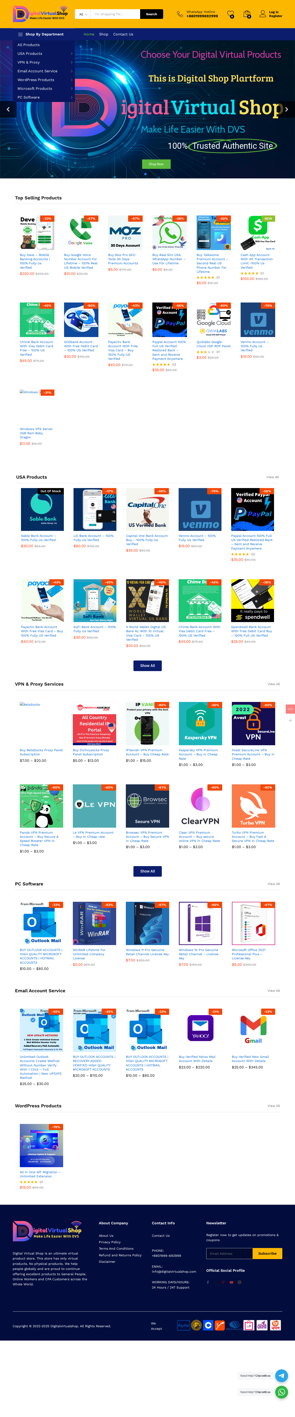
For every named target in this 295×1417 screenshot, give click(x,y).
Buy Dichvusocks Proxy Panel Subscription (91, 752)
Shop (103, 34)
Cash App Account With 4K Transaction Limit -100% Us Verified (257, 261)
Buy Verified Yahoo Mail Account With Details (197, 1059)
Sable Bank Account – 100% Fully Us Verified (38, 538)
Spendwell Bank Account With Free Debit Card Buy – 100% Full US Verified (251, 631)
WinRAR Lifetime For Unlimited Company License (89, 954)
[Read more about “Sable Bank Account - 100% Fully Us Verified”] (31, 528)
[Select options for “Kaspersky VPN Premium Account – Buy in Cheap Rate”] (189, 742)
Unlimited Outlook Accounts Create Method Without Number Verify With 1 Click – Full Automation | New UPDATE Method (41, 1067)
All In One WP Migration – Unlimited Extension (40, 1174)
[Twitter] (216, 1282)
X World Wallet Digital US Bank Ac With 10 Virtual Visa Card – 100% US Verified (146, 633)
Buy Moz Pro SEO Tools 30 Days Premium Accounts (123, 259)
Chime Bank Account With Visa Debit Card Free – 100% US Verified (36, 348)
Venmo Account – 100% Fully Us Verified (254, 346)
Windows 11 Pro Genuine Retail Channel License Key (147, 952)
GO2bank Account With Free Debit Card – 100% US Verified (81, 346)
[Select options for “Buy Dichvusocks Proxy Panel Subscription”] (83, 742)
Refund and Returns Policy (120, 1255)
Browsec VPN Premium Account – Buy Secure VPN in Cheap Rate (147, 837)
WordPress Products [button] (36, 80)
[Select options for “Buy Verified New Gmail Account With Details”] (242, 1049)
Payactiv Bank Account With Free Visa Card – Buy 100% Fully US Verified (123, 350)
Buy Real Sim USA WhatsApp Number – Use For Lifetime (169, 259)
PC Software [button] (29, 97)
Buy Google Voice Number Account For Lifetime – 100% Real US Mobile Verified (80, 261)
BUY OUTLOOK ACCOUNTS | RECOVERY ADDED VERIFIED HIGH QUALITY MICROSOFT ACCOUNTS (94, 1063)
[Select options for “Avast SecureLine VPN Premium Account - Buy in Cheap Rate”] (242, 742)
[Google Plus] (223, 1282)
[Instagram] (239, 1283)
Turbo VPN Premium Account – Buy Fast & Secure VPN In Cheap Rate (253, 837)
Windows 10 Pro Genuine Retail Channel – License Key (198, 954)
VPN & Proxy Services (39, 684)
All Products (29, 45)
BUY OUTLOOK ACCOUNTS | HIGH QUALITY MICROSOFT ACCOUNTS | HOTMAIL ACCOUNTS (41, 956)
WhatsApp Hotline (200, 12)
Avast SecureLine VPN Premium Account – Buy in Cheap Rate (253, 754)
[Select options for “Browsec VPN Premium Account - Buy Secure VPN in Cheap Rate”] (136, 825)
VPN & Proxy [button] (29, 62)
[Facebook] (208, 1282)
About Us (106, 1235)
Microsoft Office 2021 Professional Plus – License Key (248, 954)
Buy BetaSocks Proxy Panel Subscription (41, 752)
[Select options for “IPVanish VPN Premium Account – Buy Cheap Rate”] (136, 742)
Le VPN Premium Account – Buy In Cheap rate (93, 834)
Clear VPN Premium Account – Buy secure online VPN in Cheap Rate (199, 837)
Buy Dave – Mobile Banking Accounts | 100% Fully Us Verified (35, 261)
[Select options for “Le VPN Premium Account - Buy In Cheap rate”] (83, 825)
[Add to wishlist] (47, 247)
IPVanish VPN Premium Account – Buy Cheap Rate (147, 752)
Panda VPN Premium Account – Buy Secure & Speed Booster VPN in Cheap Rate (39, 839)
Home (89, 34)
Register (275, 16)
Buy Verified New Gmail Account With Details (250, 1059)
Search (151, 14)
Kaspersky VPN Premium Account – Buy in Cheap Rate (198, 754)
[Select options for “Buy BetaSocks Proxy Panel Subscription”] (30, 742)
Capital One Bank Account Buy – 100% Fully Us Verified (147, 540)
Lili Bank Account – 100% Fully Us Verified (94, 538)
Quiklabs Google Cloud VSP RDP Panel (214, 344)
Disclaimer (107, 1261)
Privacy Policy (110, 1242)
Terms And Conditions (116, 1248)
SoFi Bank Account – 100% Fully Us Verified (95, 629)
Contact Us (123, 34)
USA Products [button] (30, 53)
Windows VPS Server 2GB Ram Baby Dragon (36, 433)
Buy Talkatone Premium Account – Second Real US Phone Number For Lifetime (212, 263)
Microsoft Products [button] (35, 88)
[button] (8, 109)
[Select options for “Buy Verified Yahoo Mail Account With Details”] (189, 1049)
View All (272, 477)
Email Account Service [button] (37, 71)
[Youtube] (231, 1282)
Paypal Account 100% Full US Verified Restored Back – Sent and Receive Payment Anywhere (169, 350)
